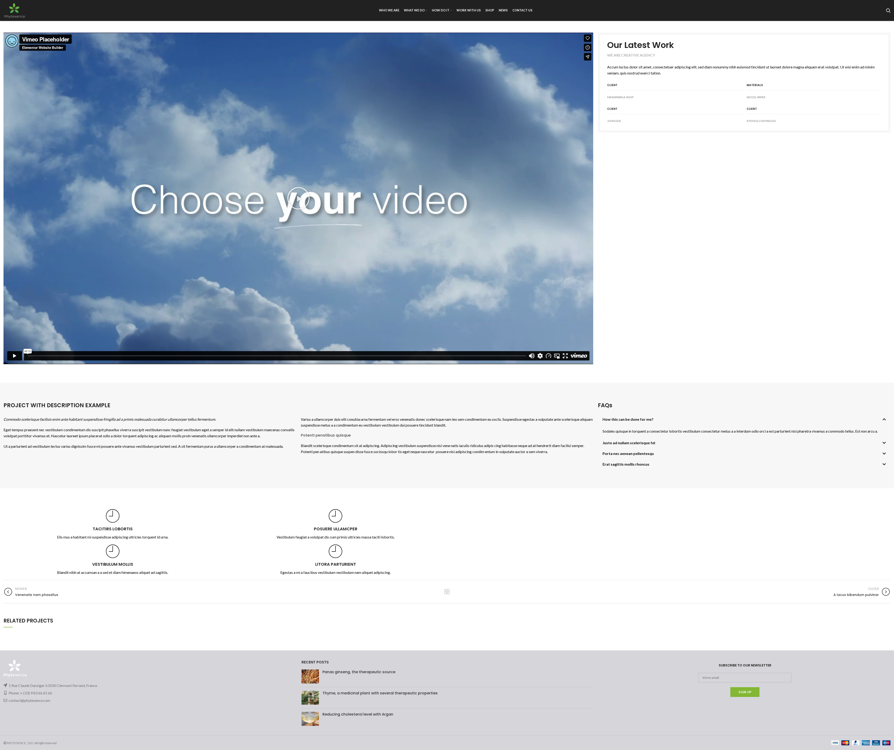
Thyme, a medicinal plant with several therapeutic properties (380, 693)
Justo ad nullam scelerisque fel (629, 443)
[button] (298, 198)
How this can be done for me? (628, 419)
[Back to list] (447, 591)
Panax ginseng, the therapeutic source (358, 672)
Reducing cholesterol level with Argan (357, 714)
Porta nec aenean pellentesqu (628, 453)
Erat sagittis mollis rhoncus (626, 464)
